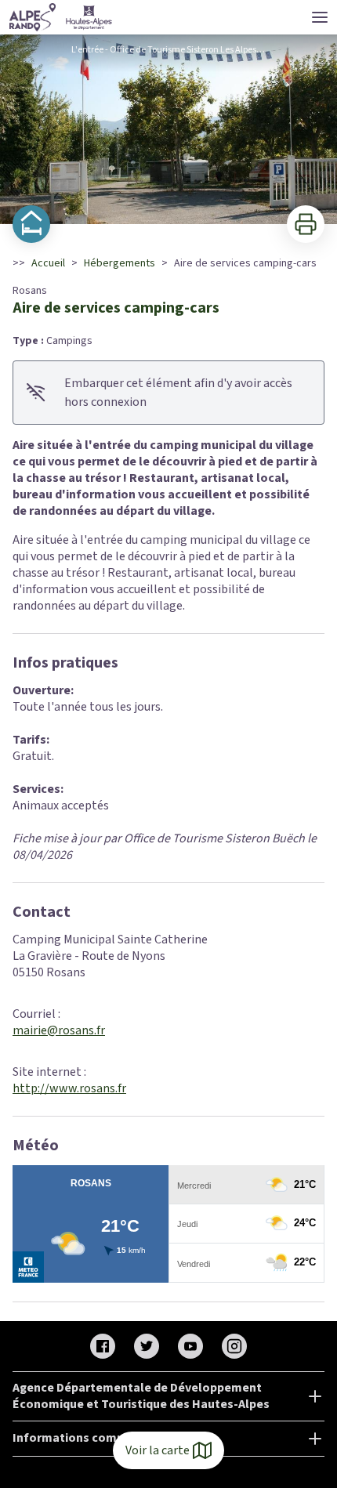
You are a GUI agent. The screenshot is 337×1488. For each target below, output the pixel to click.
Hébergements (119, 263)
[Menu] (319, 17)
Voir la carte (157, 1450)
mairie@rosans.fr (59, 1030)
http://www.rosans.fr (69, 1088)
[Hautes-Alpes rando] (61, 17)
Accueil (48, 263)
